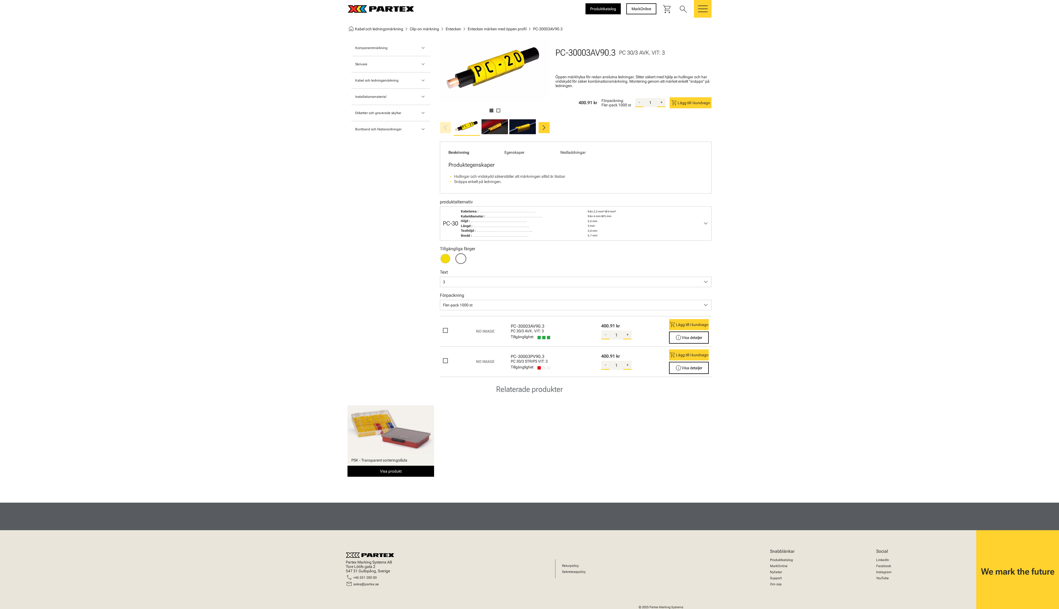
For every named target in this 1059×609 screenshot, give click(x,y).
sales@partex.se (366, 584)
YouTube (882, 578)
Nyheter (776, 572)
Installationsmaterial (370, 97)
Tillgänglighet (522, 337)
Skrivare (361, 64)
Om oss (776, 584)
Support (776, 578)
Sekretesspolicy (574, 572)
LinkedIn (882, 560)
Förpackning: (612, 100)
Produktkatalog (781, 560)
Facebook (883, 566)
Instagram (884, 572)
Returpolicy (570, 566)
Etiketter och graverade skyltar (378, 113)
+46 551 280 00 (365, 578)
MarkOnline (779, 566)
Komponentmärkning (371, 48)
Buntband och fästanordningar (378, 129)
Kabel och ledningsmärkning (377, 80)
